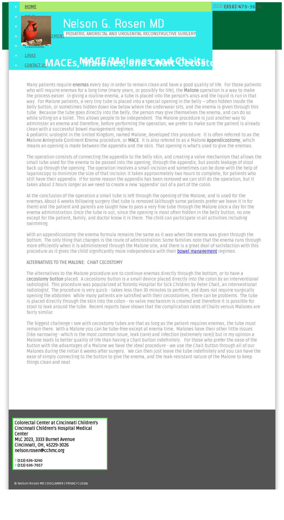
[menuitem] (116, 7)
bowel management (197, 251)
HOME (30, 7)
